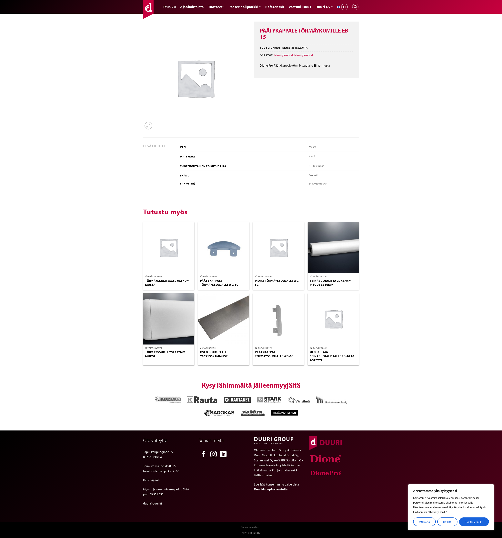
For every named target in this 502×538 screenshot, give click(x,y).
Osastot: (267, 55)
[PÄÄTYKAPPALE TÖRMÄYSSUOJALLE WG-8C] (278, 318)
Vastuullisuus (300, 7)
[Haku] (355, 7)
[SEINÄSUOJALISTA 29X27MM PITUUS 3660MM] (333, 247)
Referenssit (274, 7)
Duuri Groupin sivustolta (270, 489)
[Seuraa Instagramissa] (213, 454)
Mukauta (424, 522)
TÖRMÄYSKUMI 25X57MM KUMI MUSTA (167, 283)
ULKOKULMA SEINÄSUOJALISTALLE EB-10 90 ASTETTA (332, 356)
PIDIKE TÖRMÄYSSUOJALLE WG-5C (277, 283)
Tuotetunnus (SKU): (275, 47)
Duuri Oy (323, 7)
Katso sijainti (151, 480)
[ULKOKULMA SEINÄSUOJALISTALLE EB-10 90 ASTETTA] (333, 318)
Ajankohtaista (192, 7)
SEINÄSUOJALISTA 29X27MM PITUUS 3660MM (330, 283)
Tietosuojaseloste (251, 526)
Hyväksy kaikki (474, 522)
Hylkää (447, 522)
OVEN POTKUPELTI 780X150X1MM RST (214, 354)
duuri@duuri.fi (152, 503)
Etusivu (169, 7)
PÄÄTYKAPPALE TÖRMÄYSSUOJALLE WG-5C (219, 283)
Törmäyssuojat (283, 55)
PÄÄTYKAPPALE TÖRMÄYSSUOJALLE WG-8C (274, 354)
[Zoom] (148, 125)
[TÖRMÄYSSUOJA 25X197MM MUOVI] (168, 318)
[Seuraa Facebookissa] (203, 454)
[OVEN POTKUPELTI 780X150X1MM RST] (223, 318)
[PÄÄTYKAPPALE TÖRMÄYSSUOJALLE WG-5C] (223, 247)
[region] (451, 507)
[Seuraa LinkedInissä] (223, 454)
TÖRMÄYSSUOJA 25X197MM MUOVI (165, 354)
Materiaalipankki (244, 7)
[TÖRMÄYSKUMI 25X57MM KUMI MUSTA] (168, 247)
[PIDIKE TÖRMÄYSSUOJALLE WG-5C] (278, 247)
